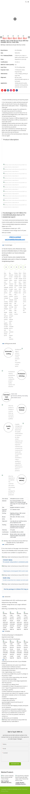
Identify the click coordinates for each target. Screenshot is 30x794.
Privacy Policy (4, 791)
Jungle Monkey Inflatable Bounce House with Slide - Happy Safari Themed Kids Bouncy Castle (21, 783)
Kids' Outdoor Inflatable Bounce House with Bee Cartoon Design (6, 781)
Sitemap (24, 789)
